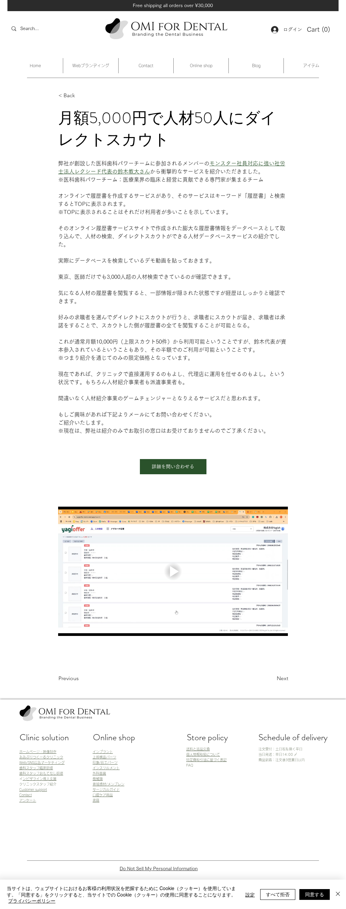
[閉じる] (338, 894)
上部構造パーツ (104, 757)
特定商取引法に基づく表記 (206, 759)
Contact (25, 795)
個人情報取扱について (203, 754)
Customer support (33, 789)
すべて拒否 (278, 894)
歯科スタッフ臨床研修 (36, 768)
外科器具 (99, 773)
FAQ (189, 765)
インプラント (103, 751)
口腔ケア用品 (103, 795)
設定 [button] (250, 894)
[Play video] (173, 571)
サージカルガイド (106, 789)
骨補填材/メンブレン (108, 784)
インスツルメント (106, 768)
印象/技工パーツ (105, 762)
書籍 (96, 800)
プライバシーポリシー (31, 900)
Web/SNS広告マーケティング (42, 762)
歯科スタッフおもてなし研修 (41, 773)
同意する (314, 894)
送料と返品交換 (198, 749)
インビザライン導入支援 (39, 778)
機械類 (98, 778)
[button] (319, 29)
